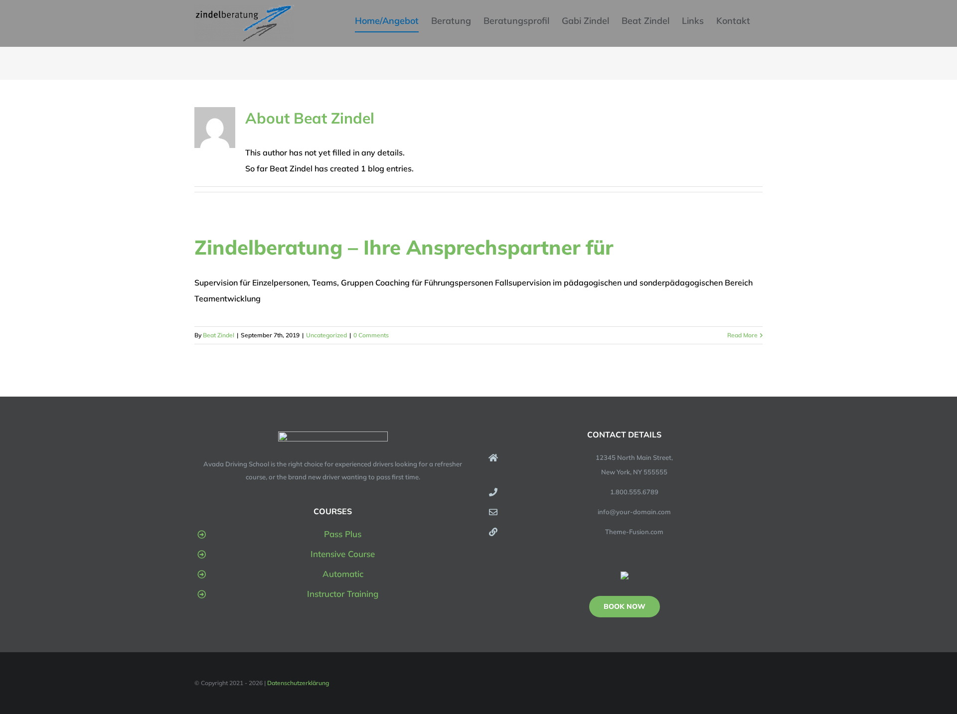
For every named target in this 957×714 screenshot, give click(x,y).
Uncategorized (326, 335)
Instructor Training (342, 593)
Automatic (342, 574)
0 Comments (371, 335)
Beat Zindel (218, 335)
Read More (742, 335)
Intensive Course (343, 554)
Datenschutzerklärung (298, 683)
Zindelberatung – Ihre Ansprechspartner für (403, 247)
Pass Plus (342, 534)
